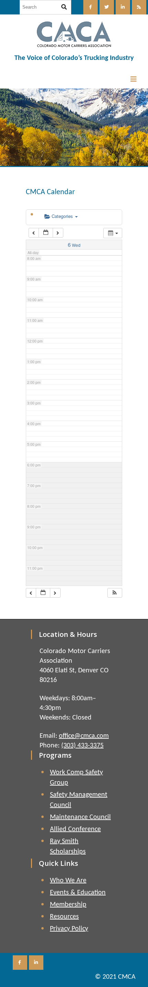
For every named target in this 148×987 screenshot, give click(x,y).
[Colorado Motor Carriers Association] (74, 34)
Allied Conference (75, 829)
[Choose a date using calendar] (46, 233)
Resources (64, 916)
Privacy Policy (69, 928)
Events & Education (78, 892)
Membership (68, 904)
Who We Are (68, 880)
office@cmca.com (84, 736)
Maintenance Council (80, 817)
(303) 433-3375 (82, 745)
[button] (114, 593)
